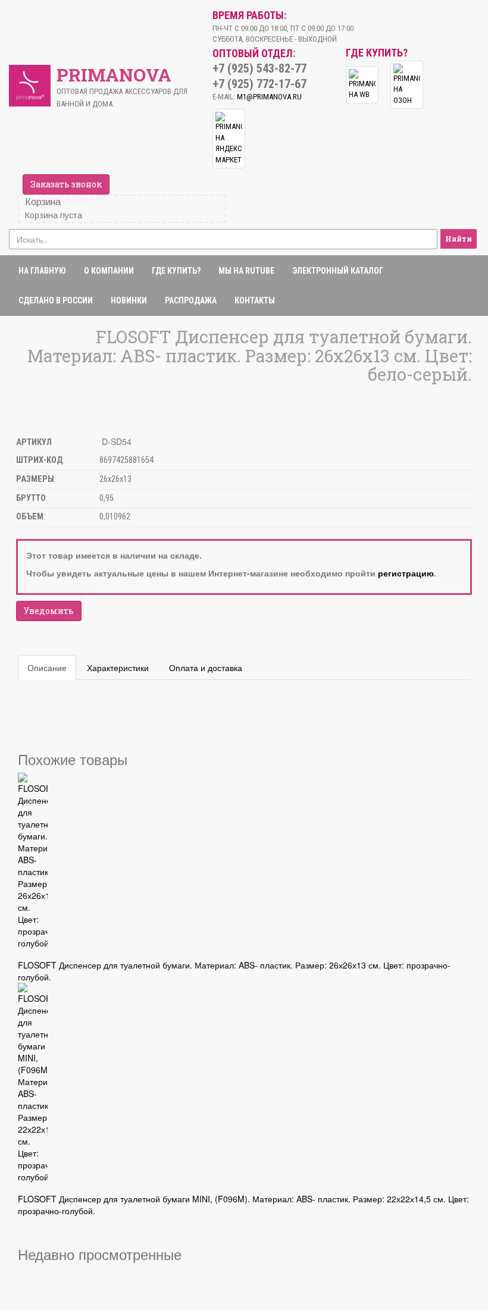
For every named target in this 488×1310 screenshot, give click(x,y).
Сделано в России (55, 300)
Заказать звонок (66, 184)
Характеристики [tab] (118, 667)
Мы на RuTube (246, 270)
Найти (458, 238)
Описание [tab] (47, 667)
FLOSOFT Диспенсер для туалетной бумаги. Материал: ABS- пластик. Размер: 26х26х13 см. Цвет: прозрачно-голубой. (234, 971)
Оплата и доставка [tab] (205, 667)
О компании (109, 270)
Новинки (129, 300)
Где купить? (176, 270)
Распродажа (191, 300)
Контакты (254, 300)
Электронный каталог (337, 270)
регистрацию (406, 573)
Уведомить (49, 610)
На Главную (42, 270)
